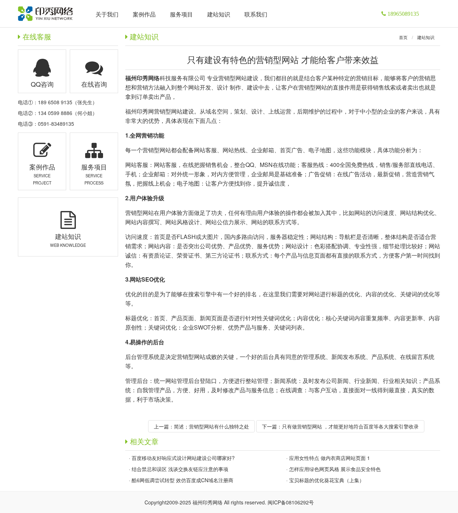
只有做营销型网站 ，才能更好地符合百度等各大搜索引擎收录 (350, 426)
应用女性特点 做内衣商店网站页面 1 (329, 457)
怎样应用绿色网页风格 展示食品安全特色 (335, 469)
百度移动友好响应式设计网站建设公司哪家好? (183, 457)
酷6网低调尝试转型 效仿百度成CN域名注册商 (182, 480)
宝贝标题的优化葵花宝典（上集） (326, 480)
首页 (403, 37)
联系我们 (255, 14)
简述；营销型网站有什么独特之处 (211, 426)
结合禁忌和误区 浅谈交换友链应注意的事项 (180, 469)
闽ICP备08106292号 (291, 502)
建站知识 (425, 37)
